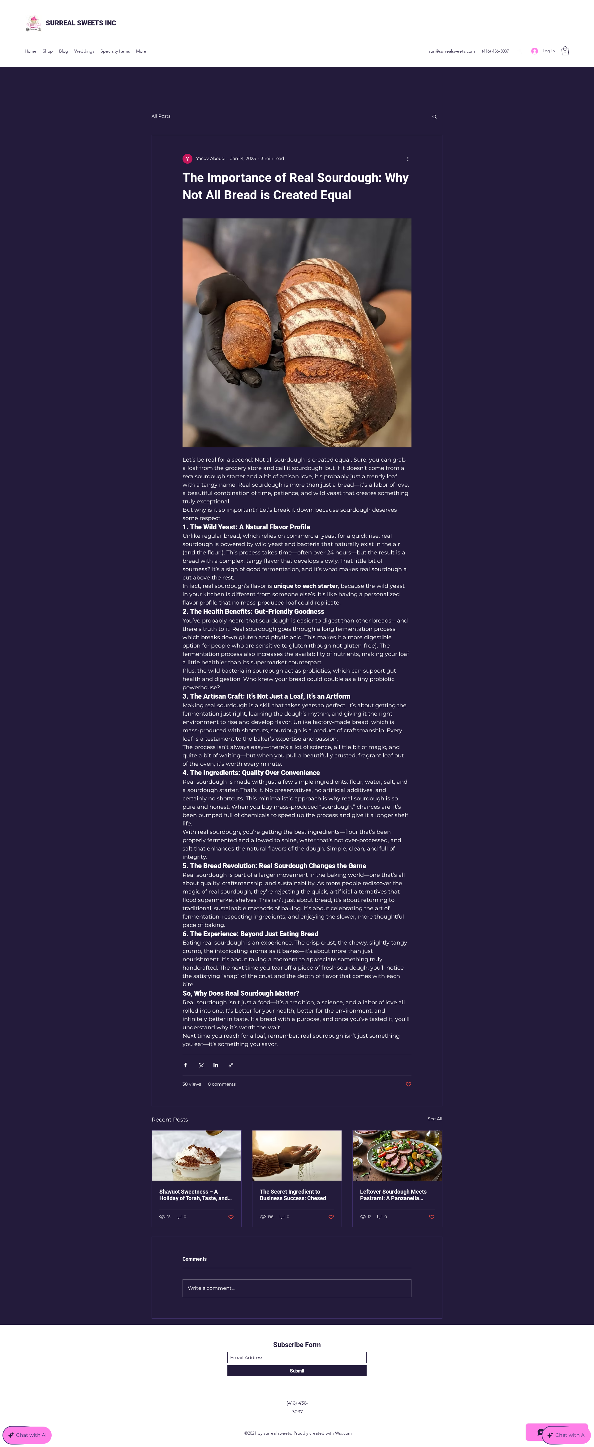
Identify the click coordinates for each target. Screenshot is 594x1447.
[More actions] (407, 158)
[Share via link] (231, 1065)
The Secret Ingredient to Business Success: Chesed (293, 1194)
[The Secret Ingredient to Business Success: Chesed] (297, 1155)
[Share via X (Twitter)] (201, 1065)
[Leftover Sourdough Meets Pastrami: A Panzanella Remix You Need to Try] (397, 1155)
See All (435, 1119)
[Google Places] (520, 51)
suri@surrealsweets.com (452, 51)
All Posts (161, 116)
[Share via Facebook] (185, 1065)
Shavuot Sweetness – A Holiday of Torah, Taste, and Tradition (193, 1194)
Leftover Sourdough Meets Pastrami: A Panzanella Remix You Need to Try (393, 1194)
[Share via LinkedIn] (216, 1065)
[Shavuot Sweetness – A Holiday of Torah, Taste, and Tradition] (196, 1155)
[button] (565, 50)
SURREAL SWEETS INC (81, 23)
